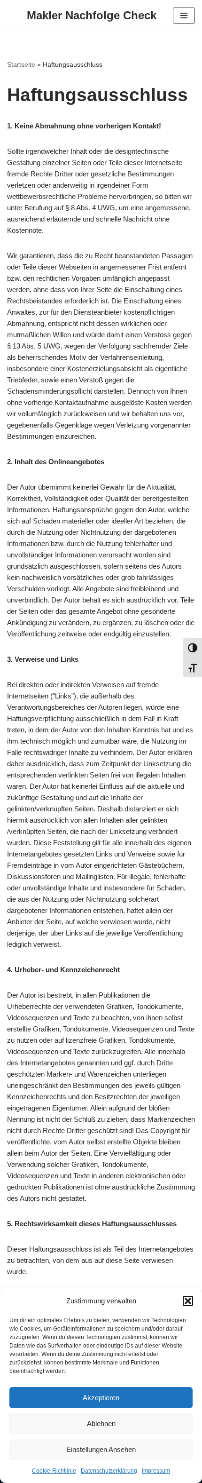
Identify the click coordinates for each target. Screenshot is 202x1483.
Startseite (21, 64)
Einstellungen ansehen (101, 1449)
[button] (188, 1301)
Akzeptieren (101, 1398)
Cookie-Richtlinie (54, 1470)
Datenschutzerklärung (109, 1470)
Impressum (156, 1470)
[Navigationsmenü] (184, 16)
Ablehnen (101, 1423)
